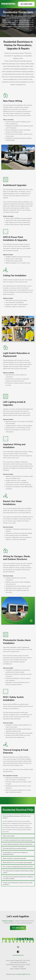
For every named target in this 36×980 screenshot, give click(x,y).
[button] (18, 4)
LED (24, 409)
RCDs (17, 218)
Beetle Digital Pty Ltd (24, 974)
